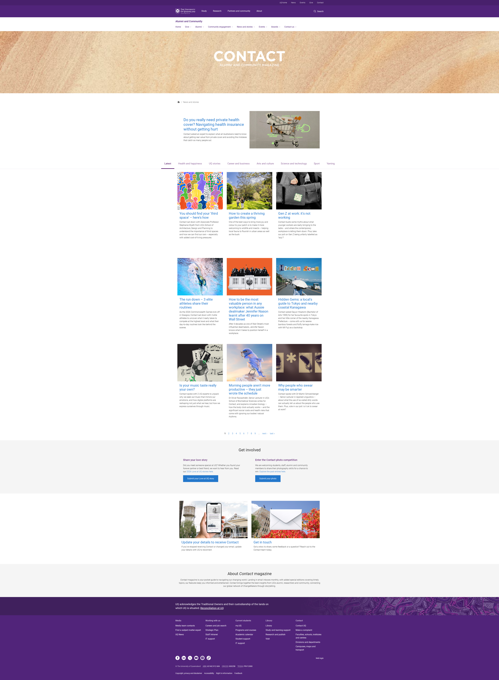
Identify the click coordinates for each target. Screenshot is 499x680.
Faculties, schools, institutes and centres (308, 636)
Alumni (198, 27)
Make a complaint (304, 630)
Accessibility (209, 673)
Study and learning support (278, 630)
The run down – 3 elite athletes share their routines (196, 303)
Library (269, 625)
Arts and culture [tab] (265, 163)
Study (204, 11)
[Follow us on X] (190, 658)
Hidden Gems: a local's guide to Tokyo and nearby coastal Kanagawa (298, 303)
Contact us (289, 27)
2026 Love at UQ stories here (200, 471)
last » (272, 433)
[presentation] (167, 164)
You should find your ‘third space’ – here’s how (198, 215)
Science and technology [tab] (294, 163)
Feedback (238, 673)
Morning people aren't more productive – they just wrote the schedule (249, 389)
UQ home (283, 3)
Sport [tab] (317, 163)
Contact (320, 3)
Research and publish (275, 634)
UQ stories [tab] (214, 163)
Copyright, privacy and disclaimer (188, 673)
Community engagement (219, 27)
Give (311, 3)
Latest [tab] (167, 163)
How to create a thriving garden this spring (247, 215)
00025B (232, 666)
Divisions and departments (308, 642)
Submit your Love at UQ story (200, 478)
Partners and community (239, 11)
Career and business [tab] (238, 163)
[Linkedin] (184, 658)
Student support (242, 639)
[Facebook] (177, 658)
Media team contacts (185, 625)
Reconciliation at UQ (212, 608)
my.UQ (238, 625)
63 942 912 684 (213, 666)
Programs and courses (245, 630)
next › (264, 433)
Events (302, 3)
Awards (274, 27)
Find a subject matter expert (188, 630)
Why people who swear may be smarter (295, 387)
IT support (210, 639)
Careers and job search (215, 625)
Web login (320, 658)
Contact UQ (301, 625)
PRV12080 (248, 666)
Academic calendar (244, 634)
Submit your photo (267, 478)
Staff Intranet (211, 634)
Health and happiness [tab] (190, 163)
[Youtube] (196, 658)
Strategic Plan (211, 630)
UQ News (179, 634)
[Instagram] (202, 658)
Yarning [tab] (331, 163)
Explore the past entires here (272, 471)
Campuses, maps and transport (306, 648)
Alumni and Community (188, 21)
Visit (268, 639)
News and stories (245, 27)
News (293, 3)
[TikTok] (209, 658)
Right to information (224, 673)
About (259, 11)
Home (178, 27)
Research (217, 11)
